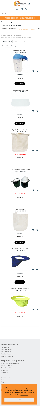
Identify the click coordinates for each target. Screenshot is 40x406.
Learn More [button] (24, 395)
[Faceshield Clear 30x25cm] (20, 63)
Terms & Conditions (7, 368)
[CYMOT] (20, 4)
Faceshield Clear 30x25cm (20, 50)
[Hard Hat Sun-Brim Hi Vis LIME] (20, 301)
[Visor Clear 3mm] (20, 221)
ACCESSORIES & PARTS (8, 29)
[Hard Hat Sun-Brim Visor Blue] (20, 261)
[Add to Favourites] (37, 71)
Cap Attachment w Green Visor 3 (20, 169)
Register (3, 382)
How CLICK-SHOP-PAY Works (10, 363)
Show (3, 46)
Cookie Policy (5, 370)
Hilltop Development (7, 356)
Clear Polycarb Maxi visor (20, 90)
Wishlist (22, 9)
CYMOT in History (6, 349)
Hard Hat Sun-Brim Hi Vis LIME (20, 288)
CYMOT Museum (6, 351)
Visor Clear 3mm (20, 209)
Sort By (10, 41)
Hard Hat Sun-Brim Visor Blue (20, 249)
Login (17, 9)
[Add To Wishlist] (33, 71)
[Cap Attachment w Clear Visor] (20, 142)
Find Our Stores (6, 354)
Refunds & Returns (6, 365)
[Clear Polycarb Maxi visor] (20, 102)
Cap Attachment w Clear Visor (20, 130)
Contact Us (4, 372)
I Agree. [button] (19, 399)
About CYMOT (5, 347)
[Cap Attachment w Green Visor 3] (20, 182)
